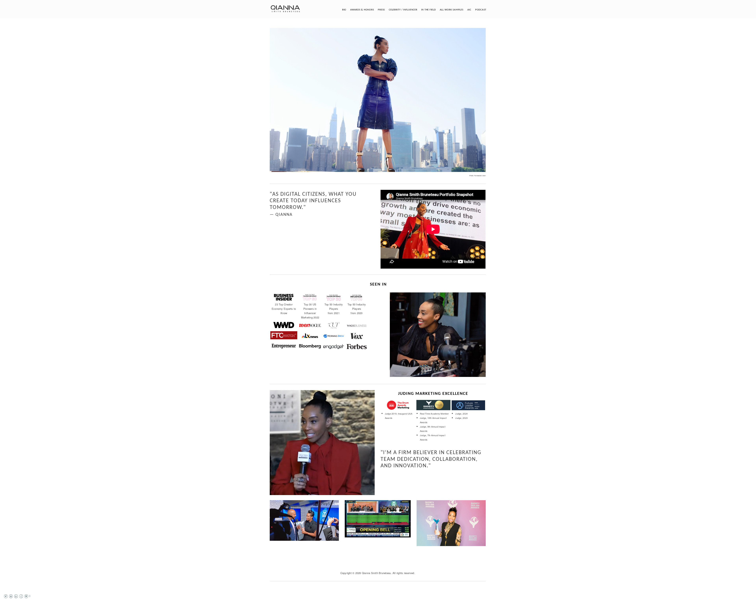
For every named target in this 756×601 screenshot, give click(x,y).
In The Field (428, 9)
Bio (344, 9)
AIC (469, 9)
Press (381, 9)
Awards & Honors (362, 9)
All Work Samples (451, 9)
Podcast (480, 9)
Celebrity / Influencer (403, 9)
